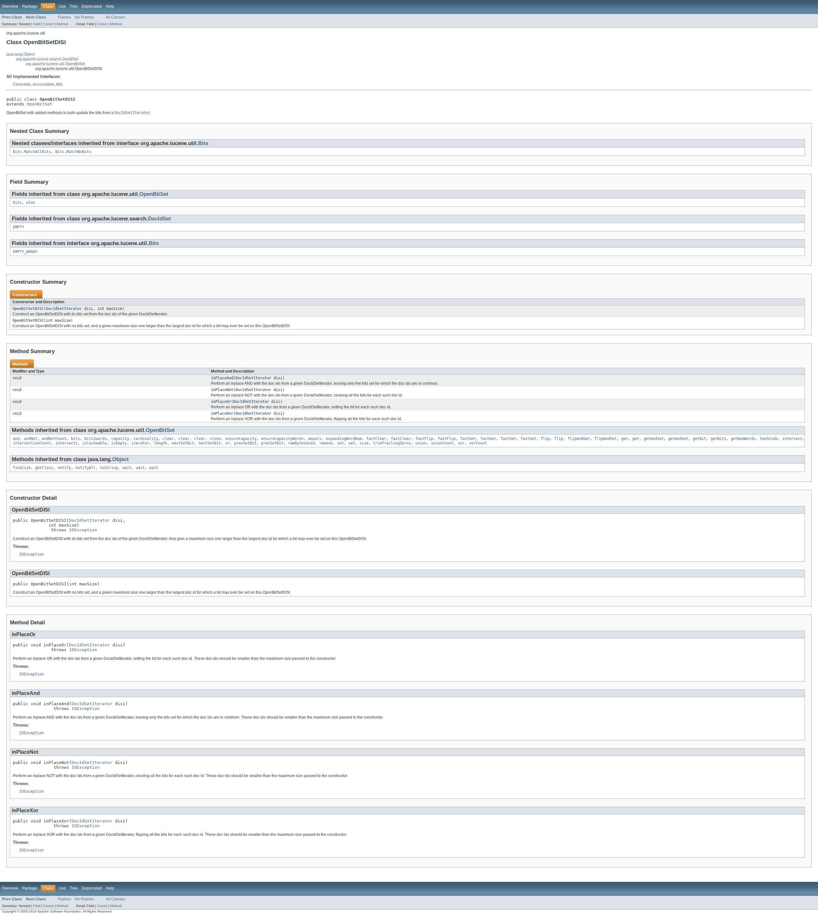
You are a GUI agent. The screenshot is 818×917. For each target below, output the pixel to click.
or (227, 443)
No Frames (84, 17)
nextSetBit (183, 443)
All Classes (115, 17)
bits (17, 202)
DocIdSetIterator (64, 308)
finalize (22, 468)
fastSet (508, 438)
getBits (718, 438)
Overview (10, 6)
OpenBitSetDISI (28, 308)
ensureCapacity (241, 438)
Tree (74, 6)
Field (36, 24)
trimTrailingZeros (392, 443)
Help (110, 6)
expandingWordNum (344, 438)
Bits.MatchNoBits (73, 152)
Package (29, 6)
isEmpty (119, 443)
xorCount (478, 443)
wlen (30, 202)
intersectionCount (32, 443)
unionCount (442, 443)
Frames (64, 17)
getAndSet (654, 438)
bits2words (95, 438)
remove (326, 443)
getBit (699, 438)
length (160, 443)
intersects (66, 443)
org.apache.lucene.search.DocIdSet (47, 59)
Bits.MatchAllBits (32, 152)
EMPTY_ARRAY (25, 252)
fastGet (468, 438)
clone (215, 438)
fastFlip (424, 438)
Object (120, 459)
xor (461, 443)
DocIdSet (159, 219)
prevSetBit (245, 443)
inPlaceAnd (222, 378)
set (340, 443)
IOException (83, 530)
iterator (140, 443)
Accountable (43, 84)
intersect (792, 438)
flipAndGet (578, 438)
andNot (30, 438)
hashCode (769, 438)
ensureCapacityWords (282, 438)
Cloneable (22, 84)
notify (64, 468)
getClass (44, 468)
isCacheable (94, 443)
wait (126, 468)
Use (62, 6)
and (16, 438)
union (421, 443)
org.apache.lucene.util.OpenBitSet (55, 64)
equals (314, 438)
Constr (48, 24)
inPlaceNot (222, 390)
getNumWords (743, 438)
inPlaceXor (222, 413)
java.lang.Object (20, 54)
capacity (120, 438)
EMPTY (18, 227)
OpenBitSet (39, 104)
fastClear (376, 438)
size (363, 443)
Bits (59, 84)
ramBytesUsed (301, 443)
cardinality (146, 438)
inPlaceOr (221, 401)
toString (109, 468)
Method (62, 24)
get (624, 438)
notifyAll (85, 468)
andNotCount (54, 438)
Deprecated (91, 6)
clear (168, 438)
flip (545, 438)
